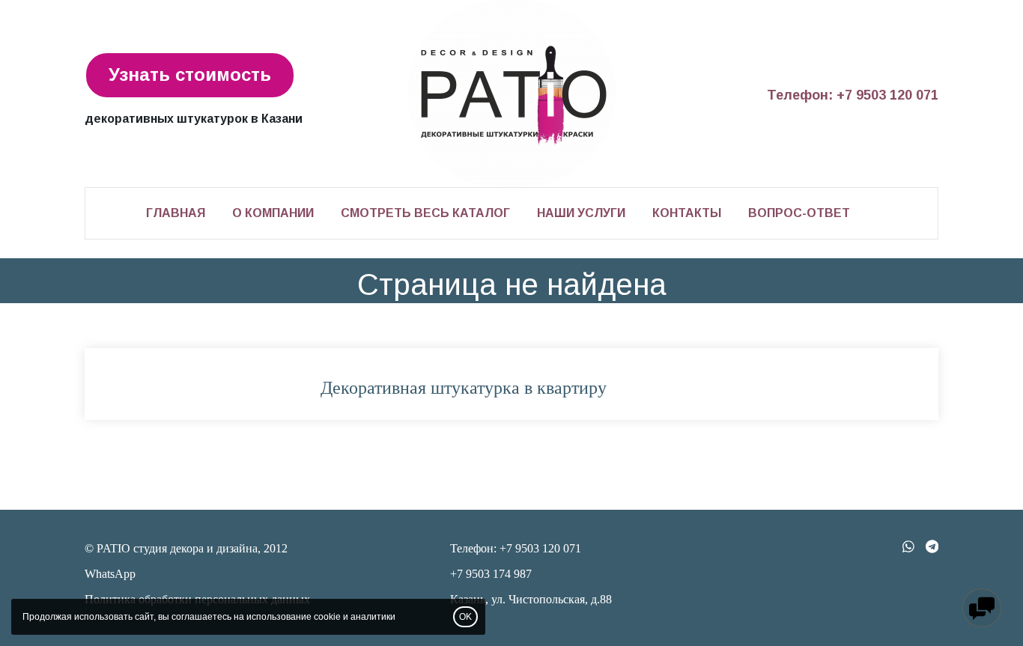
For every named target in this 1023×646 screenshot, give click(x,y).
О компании (273, 213)
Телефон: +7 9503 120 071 (852, 95)
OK (465, 617)
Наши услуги (581, 213)
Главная (175, 213)
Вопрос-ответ (799, 213)
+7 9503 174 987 (491, 573)
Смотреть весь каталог (425, 213)
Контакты (686, 213)
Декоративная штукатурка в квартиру (464, 387)
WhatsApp (110, 573)
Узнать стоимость (190, 74)
